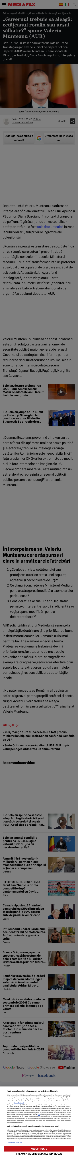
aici (39, 1115)
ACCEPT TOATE (39, 1149)
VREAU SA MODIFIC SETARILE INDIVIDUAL (39, 1153)
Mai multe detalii (19, 1103)
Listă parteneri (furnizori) (14, 1142)
